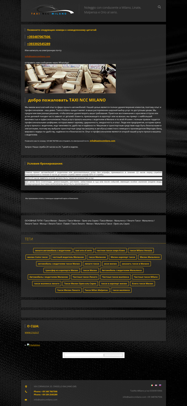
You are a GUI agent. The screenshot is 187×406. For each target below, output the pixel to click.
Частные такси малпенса (115, 277)
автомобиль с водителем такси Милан (59, 263)
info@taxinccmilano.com (37, 56)
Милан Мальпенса (150, 257)
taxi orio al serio (83, 250)
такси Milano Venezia (141, 250)
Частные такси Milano (146, 277)
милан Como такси (37, 257)
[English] (156, 385)
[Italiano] (152, 385)
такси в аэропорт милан (114, 283)
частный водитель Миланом (68, 257)
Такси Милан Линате (68, 290)
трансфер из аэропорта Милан (61, 270)
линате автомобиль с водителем (53, 250)
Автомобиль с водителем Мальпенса (122, 270)
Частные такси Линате (85, 277)
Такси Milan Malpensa (96, 290)
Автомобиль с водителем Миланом (49, 277)
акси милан (110, 263)
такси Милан (90, 270)
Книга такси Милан (142, 283)
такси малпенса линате (46, 283)
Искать (159, 7)
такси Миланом (97, 257)
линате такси (92, 263)
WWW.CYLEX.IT (32, 332)
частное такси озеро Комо (111, 250)
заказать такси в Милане (135, 263)
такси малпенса (121, 290)
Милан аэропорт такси (123, 257)
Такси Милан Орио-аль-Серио (80, 283)
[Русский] (160, 385)
